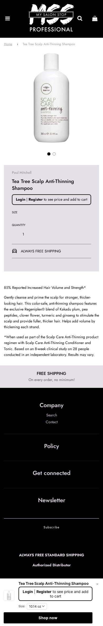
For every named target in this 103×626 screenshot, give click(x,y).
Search (51, 415)
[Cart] (94, 19)
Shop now (48, 617)
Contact (52, 422)
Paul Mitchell (21, 172)
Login (20, 199)
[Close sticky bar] (97, 584)
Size (14, 212)
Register (36, 199)
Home (8, 44)
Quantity (18, 225)
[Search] (79, 19)
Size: (21, 606)
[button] (48, 154)
